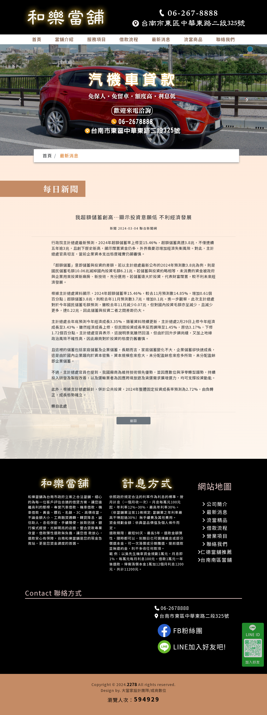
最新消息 (161, 39)
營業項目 (216, 535)
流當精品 (216, 519)
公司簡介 (216, 503)
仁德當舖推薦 (216, 551)
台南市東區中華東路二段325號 (193, 615)
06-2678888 (174, 607)
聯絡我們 (225, 39)
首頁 (36, 39)
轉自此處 (59, 406)
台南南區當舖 (216, 559)
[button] (20, 100)
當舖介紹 (64, 39)
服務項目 (96, 39)
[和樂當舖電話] (188, 13)
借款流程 (128, 39)
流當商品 (193, 39)
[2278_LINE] (254, 645)
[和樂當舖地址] (188, 22)
